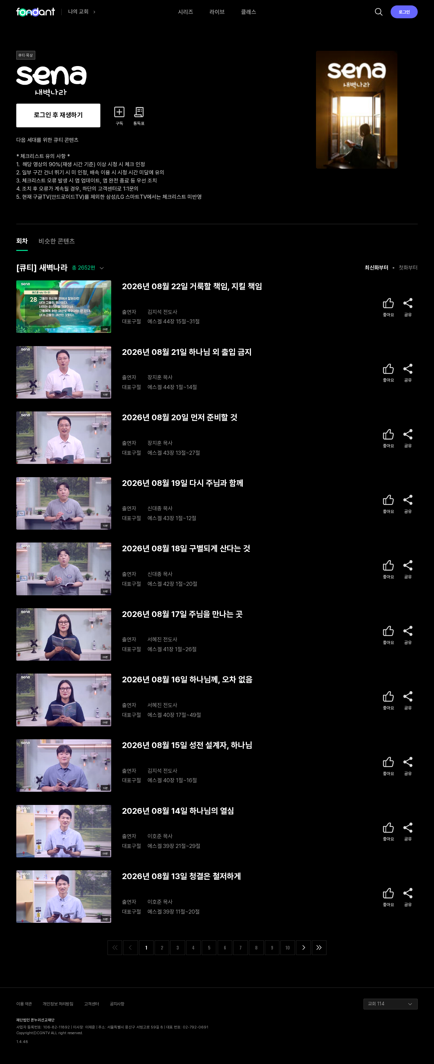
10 (287, 947)
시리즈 (185, 11)
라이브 (217, 11)
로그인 (404, 12)
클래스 (248, 11)
